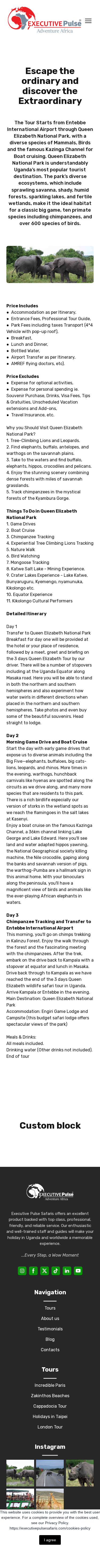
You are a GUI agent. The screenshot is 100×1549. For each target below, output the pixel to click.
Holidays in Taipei (50, 1416)
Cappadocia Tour (50, 1406)
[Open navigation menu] (88, 21)
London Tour (50, 1427)
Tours (50, 1308)
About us (50, 1318)
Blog (50, 1339)
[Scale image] (20, 1473)
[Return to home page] (44, 21)
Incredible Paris (50, 1385)
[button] (22, 1271)
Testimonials (50, 1328)
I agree (50, 1540)
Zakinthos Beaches (50, 1395)
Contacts (50, 1349)
